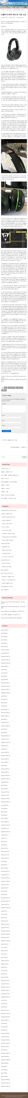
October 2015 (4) (5, 884)
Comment (4, 403)
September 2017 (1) (5, 831)
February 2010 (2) (5, 1033)
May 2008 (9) (4, 1073)
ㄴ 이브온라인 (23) (5, 553)
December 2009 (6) (5, 1040)
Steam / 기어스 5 (5, 478)
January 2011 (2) (5, 1010)
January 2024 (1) (5, 709)
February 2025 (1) (5, 682)
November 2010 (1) (5, 1016)
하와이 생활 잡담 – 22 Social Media (9, 481)
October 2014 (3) (5, 904)
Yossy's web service (20, 1096)
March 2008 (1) (4, 1076)
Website (3, 425)
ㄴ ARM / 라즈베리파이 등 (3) (7, 517)
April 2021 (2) (4, 749)
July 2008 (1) (4, 1066)
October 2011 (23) (5, 993)
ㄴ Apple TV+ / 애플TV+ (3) (7, 576)
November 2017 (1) (5, 825)
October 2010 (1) (5, 1020)
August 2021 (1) (4, 745)
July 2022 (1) (4, 729)
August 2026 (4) (4, 630)
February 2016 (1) (5, 871)
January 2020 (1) (5, 772)
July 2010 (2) (4, 1023)
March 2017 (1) (4, 848)
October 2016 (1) (5, 858)
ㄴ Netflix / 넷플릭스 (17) (6, 583)
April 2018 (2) (4, 815)
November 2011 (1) (5, 990)
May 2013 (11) (4, 950)
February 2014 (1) (5, 924)
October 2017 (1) (5, 828)
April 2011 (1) (4, 1006)
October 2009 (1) (5, 1046)
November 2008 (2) (5, 1053)
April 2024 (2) (4, 706)
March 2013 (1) (4, 957)
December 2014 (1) (5, 897)
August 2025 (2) (4, 666)
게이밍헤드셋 (12, 387)
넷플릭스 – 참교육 (5, 485)
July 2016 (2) (4, 861)
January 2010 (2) (5, 1036)
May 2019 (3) (4, 785)
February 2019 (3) (5, 792)
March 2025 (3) (4, 679)
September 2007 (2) (5, 1086)
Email (3, 420)
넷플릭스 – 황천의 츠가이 (7, 471)
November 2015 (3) (5, 881)
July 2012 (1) (4, 967)
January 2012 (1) (5, 983)
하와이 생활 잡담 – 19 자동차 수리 (16, 611)
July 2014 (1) (4, 911)
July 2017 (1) (4, 838)
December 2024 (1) (5, 686)
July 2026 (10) (4, 633)
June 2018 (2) (4, 808)
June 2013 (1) (4, 947)
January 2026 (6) (5, 653)
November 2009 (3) (5, 1043)
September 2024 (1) (5, 692)
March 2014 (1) (4, 921)
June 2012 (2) (4, 970)
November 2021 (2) (5, 735)
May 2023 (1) (4, 719)
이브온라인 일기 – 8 (5, 468)
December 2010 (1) (5, 1013)
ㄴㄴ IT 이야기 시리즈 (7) (6, 556)
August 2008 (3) (4, 1063)
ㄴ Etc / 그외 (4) (4, 527)
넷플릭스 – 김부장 (5, 488)
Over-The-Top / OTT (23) (7, 573)
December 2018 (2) (5, 798)
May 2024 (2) (4, 702)
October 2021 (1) (5, 739)
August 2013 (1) (4, 944)
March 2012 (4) (4, 977)
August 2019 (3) (4, 782)
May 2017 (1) (4, 841)
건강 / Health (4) (4, 589)
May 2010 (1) (4, 1030)
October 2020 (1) (5, 759)
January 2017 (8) (5, 854)
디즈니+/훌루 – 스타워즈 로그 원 (8, 498)
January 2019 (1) (5, 795)
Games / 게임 (4, 17)
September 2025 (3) (5, 663)
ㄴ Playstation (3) (5, 546)
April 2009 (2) (4, 1049)
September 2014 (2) (5, 907)
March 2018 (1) (4, 818)
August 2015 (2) (4, 887)
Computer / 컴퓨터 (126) (6, 513)
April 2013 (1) (4, 954)
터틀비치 (4, 390)
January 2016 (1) (5, 874)
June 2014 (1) (4, 914)
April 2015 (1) (4, 894)
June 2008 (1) (4, 1069)
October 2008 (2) (5, 1056)
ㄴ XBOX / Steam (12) (6, 550)
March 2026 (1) (4, 646)
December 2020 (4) (5, 755)
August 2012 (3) (4, 964)
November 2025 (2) (5, 659)
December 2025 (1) (5, 656)
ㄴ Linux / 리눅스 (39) (6, 530)
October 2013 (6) (5, 937)
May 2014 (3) (4, 917)
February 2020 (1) (5, 768)
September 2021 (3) (5, 742)
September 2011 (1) (5, 997)
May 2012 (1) (4, 973)
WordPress (10, 1096)
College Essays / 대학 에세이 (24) (8, 510)
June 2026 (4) (4, 636)
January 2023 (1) (5, 722)
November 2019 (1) (5, 778)
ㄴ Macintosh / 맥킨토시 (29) (7, 533)
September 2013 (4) (5, 940)
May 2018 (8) (4, 811)
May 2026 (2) (4, 639)
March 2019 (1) (4, 788)
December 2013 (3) (5, 930)
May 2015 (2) (4, 891)
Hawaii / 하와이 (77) (5, 560)
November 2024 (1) (5, 689)
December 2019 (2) (5, 775)
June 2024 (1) (4, 699)
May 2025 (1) (4, 676)
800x (5, 387)
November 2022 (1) (5, 725)
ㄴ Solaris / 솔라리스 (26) (6, 540)
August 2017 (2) (4, 835)
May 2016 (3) (4, 864)
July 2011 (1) (4, 1000)
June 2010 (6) (4, 1026)
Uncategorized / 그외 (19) (7, 586)
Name (3, 415)
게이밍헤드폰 (19, 387)
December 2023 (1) (5, 712)
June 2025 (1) (4, 673)
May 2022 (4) (4, 732)
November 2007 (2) (5, 1083)
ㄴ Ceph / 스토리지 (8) (6, 523)
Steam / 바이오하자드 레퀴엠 (7, 495)
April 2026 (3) (4, 643)
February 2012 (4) (5, 980)
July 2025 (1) (4, 669)
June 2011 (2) (4, 1003)
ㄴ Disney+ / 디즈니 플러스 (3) (8, 579)
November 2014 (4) (5, 901)
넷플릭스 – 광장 (4, 491)
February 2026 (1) (5, 649)
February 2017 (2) (5, 851)
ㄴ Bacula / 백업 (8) (5, 520)
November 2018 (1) (5, 801)
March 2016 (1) (4, 868)
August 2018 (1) (4, 805)
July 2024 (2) (4, 696)
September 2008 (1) (5, 1059)
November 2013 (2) (5, 934)
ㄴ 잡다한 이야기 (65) (6, 566)
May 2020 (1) (4, 765)
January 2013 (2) (5, 960)
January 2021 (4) (5, 752)
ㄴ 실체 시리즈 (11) (5, 563)
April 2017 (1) (4, 844)
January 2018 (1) (5, 821)
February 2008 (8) (5, 1079)
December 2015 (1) (5, 878)
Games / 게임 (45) (5, 543)
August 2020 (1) (4, 762)
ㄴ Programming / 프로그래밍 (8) (8, 536)
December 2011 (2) (5, 987)
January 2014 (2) (5, 927)
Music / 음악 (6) (4, 570)
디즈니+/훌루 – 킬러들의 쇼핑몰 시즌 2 (10, 475)
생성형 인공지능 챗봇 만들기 (15, 617)
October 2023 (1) (5, 716)
